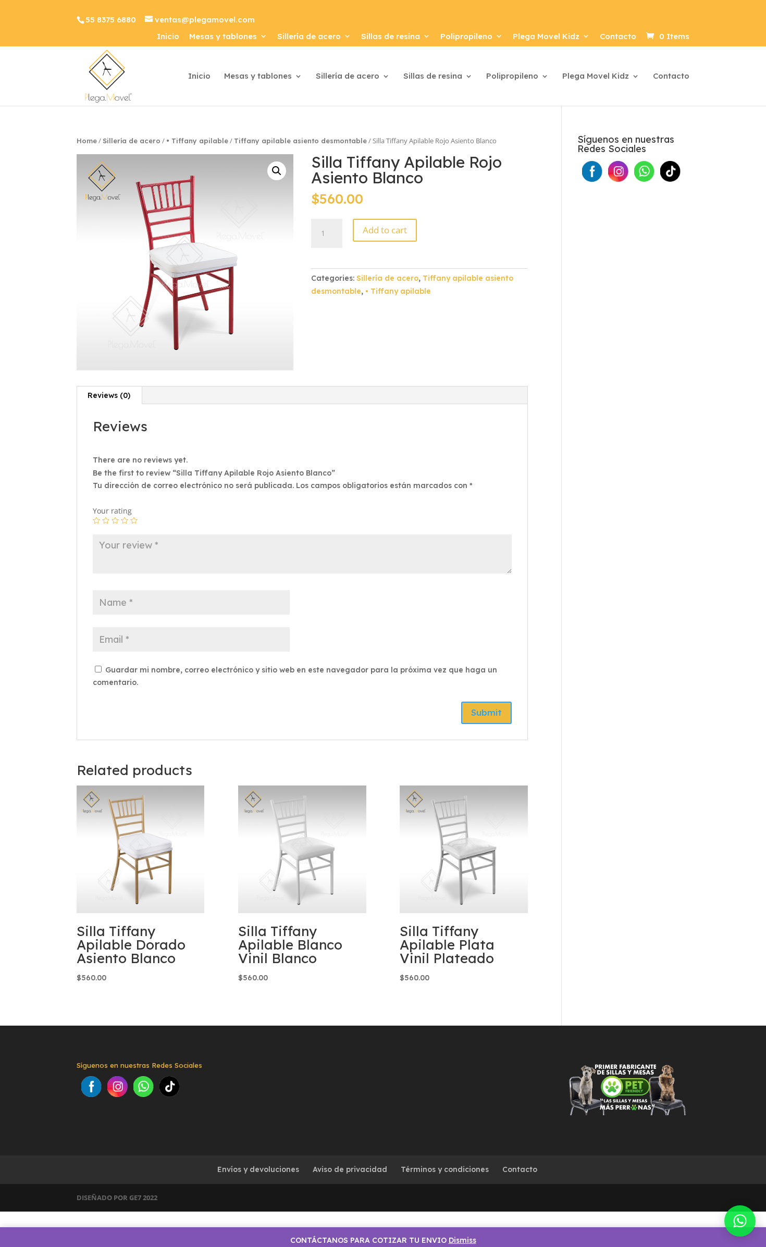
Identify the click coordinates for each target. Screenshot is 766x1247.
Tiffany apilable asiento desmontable (300, 140)
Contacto (618, 36)
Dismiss (462, 1240)
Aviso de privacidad (350, 1169)
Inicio (168, 36)
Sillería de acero (309, 36)
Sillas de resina (390, 36)
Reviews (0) (109, 395)
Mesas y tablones (223, 36)
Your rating (112, 511)
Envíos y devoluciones (258, 1169)
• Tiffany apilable (197, 140)
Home (87, 140)
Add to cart (385, 230)
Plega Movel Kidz (546, 36)
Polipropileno (466, 36)
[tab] (109, 395)
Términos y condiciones (445, 1169)
